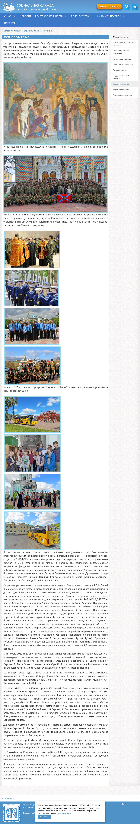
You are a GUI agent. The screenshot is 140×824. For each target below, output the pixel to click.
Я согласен (44, 817)
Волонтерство (80, 16)
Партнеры (10, 23)
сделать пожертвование (109, 6)
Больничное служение (122, 95)
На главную (7, 30)
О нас (8, 16)
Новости (25, 16)
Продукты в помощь (122, 59)
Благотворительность (49, 16)
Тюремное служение (121, 89)
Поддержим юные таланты (121, 77)
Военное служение (44, 30)
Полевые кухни (119, 70)
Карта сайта (8, 798)
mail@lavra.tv (34, 807)
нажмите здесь (64, 813)
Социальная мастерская (123, 64)
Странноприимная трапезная (121, 52)
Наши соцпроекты (109, 16)
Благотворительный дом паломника (123, 43)
